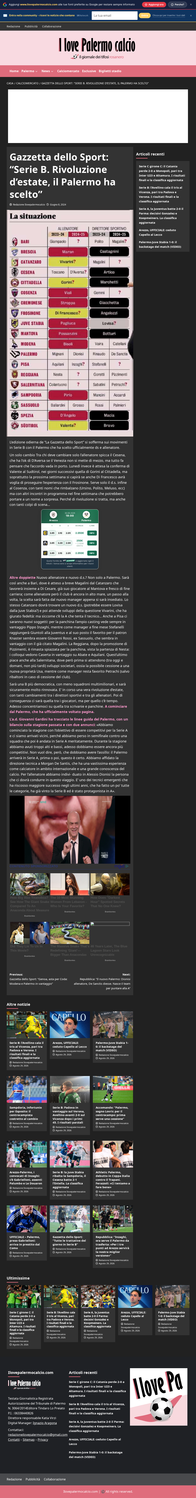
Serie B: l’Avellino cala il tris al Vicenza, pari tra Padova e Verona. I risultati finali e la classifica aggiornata (27, 1050)
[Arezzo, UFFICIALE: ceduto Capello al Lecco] (70, 1024)
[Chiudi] (191, 4)
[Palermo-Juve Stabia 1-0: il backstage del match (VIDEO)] (113, 1024)
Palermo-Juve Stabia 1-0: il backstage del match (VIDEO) (112, 1046)
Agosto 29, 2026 (20, 1065)
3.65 (52, 543)
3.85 (52, 533)
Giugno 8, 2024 (58, 204)
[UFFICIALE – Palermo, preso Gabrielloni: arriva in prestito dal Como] (27, 1218)
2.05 (68, 533)
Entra (144, 15)
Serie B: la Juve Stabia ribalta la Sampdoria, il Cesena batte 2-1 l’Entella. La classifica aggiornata (69, 1179)
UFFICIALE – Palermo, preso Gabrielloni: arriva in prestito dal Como (25, 1242)
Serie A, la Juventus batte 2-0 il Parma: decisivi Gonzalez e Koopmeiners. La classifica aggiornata (161, 215)
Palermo (27, 71)
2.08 (68, 543)
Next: (102, 981)
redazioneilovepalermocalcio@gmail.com (38, 1435)
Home (14, 71)
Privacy (43, 1439)
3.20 (60, 543)
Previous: (38, 978)
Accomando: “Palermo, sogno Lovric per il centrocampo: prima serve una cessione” (112, 1113)
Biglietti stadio (110, 71)
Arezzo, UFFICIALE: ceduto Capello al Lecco (70, 1044)
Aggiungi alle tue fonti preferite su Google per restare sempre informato (72, 4)
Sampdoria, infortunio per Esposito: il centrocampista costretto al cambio (26, 1113)
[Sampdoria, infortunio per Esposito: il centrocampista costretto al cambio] (27, 1089)
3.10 (60, 533)
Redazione (13, 26)
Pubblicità (31, 26)
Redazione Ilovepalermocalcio (29, 204)
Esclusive (89, 71)
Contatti (14, 1439)
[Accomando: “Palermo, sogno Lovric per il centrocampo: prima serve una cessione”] (113, 1089)
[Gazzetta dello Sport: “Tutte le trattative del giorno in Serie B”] (70, 1218)
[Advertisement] (98, 116)
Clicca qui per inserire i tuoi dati (169, 15)
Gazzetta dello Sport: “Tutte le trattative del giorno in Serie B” (69, 1240)
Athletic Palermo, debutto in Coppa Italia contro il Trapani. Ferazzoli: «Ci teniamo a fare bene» (113, 1179)
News (46, 71)
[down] (36, 71)
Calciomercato (68, 71)
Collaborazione (51, 26)
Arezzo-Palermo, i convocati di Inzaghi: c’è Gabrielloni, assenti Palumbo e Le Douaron (26, 1177)
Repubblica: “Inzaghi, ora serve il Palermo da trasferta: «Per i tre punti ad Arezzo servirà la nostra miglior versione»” (112, 1246)
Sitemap (29, 1439)
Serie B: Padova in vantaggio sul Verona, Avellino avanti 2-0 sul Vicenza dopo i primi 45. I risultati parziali (69, 1115)
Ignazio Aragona (45, 1423)
